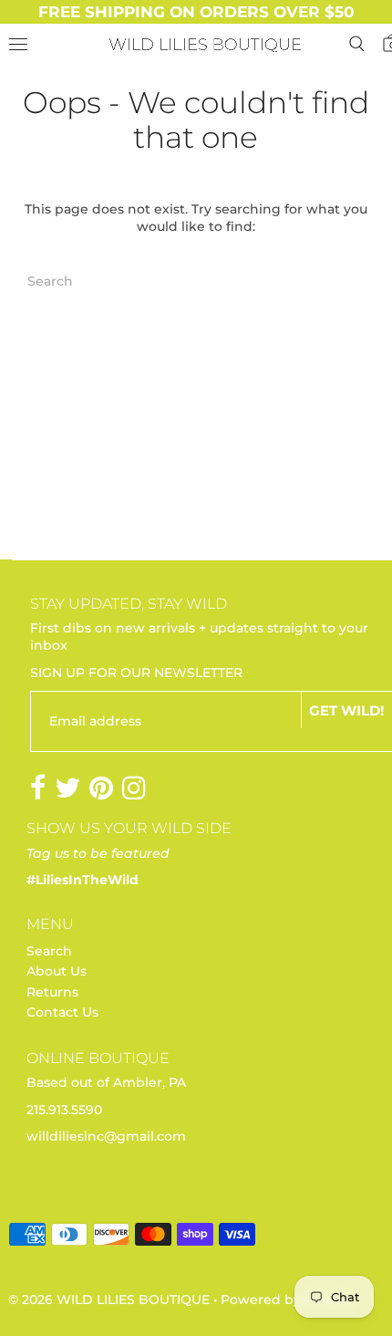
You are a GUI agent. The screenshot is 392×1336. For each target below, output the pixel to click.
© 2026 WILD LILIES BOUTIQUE (109, 1299)
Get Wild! (346, 710)
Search (49, 951)
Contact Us (62, 1012)
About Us (56, 971)
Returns (52, 992)
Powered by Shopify (288, 1299)
